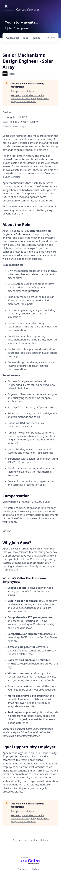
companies (13, 37)
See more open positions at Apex (30, 839)
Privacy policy (23, 869)
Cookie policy (37, 869)
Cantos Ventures (28, 9)
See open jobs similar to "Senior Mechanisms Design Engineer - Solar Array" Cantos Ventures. (30, 98)
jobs (25, 37)
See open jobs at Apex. (22, 91)
